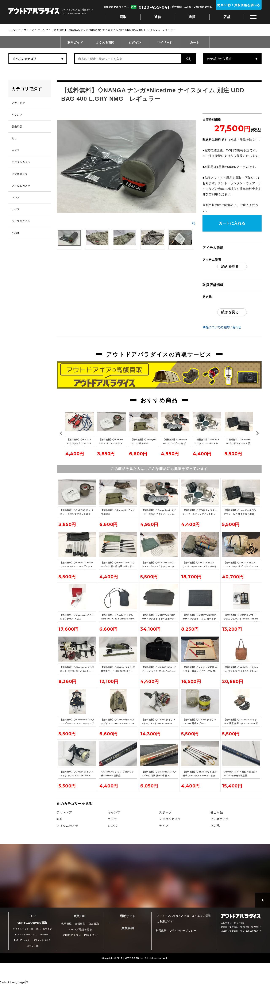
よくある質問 (105, 42)
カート (194, 42)
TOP (32, 916)
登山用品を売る (71, 935)
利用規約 (212, 205)
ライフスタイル (21, 221)
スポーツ (165, 812)
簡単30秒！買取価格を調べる (238, 5)
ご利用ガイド (165, 921)
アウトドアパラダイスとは (173, 915)
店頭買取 (93, 923)
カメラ (112, 819)
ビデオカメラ (220, 819)
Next (257, 433)
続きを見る (230, 266)
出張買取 (80, 923)
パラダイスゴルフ (42, 940)
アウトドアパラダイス (34, 11)
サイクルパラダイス (23, 929)
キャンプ (43, 29)
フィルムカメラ (67, 825)
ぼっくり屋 (32, 945)
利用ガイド (75, 42)
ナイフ (163, 825)
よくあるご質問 (201, 915)
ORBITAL (45, 935)
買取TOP (80, 916)
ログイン (135, 42)
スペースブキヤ (44, 929)
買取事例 (128, 928)
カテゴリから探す (219, 58)
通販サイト (128, 916)
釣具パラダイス (22, 940)
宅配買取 (66, 923)
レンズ (112, 825)
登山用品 (217, 812)
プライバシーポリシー (183, 930)
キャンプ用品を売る (80, 929)
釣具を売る (91, 935)
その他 (215, 825)
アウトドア (27, 29)
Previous (61, 433)
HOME (13, 29)
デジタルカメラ (170, 819)
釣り (60, 819)
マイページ (165, 42)
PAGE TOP (262, 900)
